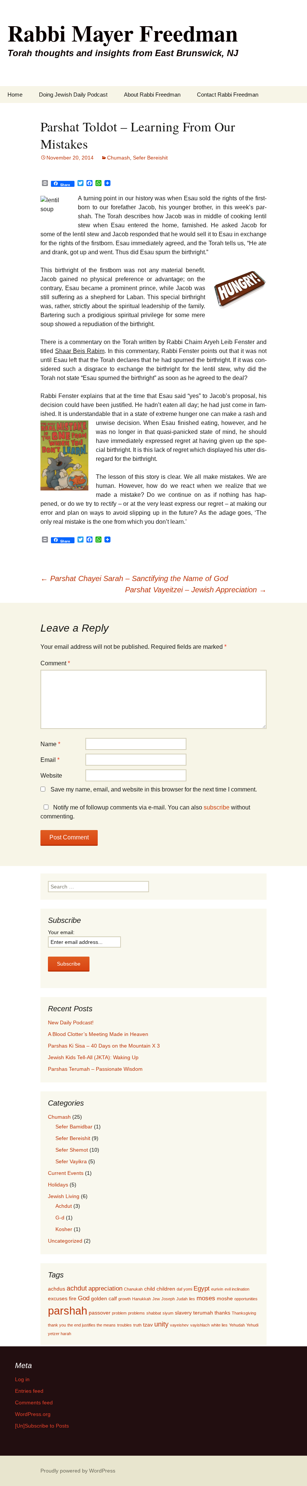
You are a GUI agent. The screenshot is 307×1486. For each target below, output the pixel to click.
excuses (57, 1298)
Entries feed (29, 1391)
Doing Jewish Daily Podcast (73, 94)
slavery (183, 1313)
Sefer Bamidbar (73, 1127)
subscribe (217, 807)
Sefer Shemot (71, 1150)
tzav (148, 1325)
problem (119, 1313)
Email (50, 760)
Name (50, 744)
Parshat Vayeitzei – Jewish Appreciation (196, 590)
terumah (203, 1313)
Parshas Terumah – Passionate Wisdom (95, 1069)
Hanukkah (141, 1299)
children (165, 1289)
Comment (55, 663)
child (149, 1289)
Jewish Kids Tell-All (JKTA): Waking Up (93, 1057)
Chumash (118, 158)
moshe (225, 1298)
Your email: (61, 932)
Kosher (63, 1229)
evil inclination (237, 1289)
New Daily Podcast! (71, 1022)
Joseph (168, 1299)
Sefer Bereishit (150, 158)
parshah (67, 1310)
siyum (167, 1313)
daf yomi (184, 1289)
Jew (156, 1299)
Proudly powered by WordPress (77, 1471)
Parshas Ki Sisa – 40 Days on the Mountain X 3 (104, 1046)
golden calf (104, 1298)
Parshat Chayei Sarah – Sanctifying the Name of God (134, 578)
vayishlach (200, 1325)
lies (192, 1299)
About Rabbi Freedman (152, 94)
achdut (77, 1288)
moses (206, 1298)
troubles (124, 1325)
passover (99, 1313)
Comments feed (34, 1403)
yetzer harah (59, 1333)
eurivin (217, 1289)
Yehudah (237, 1325)
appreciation (105, 1288)
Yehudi (252, 1325)
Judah (182, 1299)
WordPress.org (33, 1414)
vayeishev (179, 1325)
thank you (57, 1325)
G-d (59, 1218)
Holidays (58, 1185)
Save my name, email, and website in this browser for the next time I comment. (154, 789)
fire (72, 1298)
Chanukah (133, 1289)
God (83, 1298)
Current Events (65, 1173)
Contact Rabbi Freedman (227, 94)
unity (161, 1324)
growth (124, 1299)
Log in (22, 1379)
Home (14, 94)
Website (51, 775)
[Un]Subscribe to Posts (42, 1426)
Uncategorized (65, 1241)
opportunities (246, 1299)
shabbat (153, 1313)
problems (136, 1313)
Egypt (202, 1288)
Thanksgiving (244, 1313)
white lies (219, 1325)
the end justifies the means (91, 1325)
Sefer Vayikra (71, 1161)
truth (137, 1325)
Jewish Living (63, 1196)
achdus (56, 1289)
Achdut (63, 1206)
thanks (222, 1313)
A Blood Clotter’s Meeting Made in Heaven (98, 1034)
